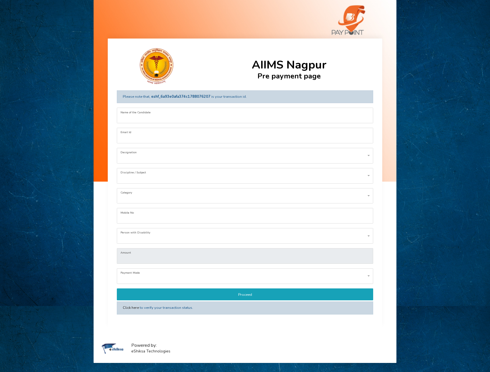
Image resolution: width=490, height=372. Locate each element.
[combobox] (245, 155)
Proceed (245, 294)
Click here (131, 307)
